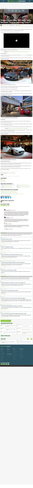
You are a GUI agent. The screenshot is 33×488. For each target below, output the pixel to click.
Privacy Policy (22, 358)
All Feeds (14, 350)
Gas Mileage (2, 354)
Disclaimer (21, 355)
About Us (21, 350)
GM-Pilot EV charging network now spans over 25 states (11, 305)
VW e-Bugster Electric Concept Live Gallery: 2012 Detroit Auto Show (9, 192)
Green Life (14, 359)
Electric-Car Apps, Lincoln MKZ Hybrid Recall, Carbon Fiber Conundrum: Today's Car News (12, 193)
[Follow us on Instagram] (5, 205)
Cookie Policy (21, 356)
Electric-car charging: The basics (7, 246)
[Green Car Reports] (16, 1)
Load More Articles (5, 321)
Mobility (2, 351)
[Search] (29, 1)
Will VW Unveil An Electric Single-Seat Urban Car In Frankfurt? (8, 191)
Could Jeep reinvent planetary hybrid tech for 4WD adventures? (13, 262)
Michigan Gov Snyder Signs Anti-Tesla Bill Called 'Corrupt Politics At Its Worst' (18, 51)
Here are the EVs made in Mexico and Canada (9, 290)
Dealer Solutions (9, 355)
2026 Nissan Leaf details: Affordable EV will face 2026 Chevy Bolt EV (16, 273)
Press (20, 353)
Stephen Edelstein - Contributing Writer (7, 201)
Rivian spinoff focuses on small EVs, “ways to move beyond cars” (13, 282)
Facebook (9, 173)
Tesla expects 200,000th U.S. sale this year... (6, 186)
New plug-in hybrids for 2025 (6, 239)
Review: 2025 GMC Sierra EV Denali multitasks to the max (12, 254)
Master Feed (15, 351)
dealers (5, 176)
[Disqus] (16, 219)
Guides (14, 358)
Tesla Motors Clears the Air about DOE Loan (7, 187)
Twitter (11, 173)
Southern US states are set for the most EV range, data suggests (13, 298)
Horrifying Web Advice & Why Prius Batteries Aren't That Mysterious (9, 190)
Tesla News (18, 176)
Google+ (14, 173)
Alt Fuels (2, 358)
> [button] (31, 338)
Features (2, 360)
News (3, 8)
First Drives (15, 354)
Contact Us (21, 351)
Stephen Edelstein (5, 25)
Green (12, 176)
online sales (2, 125)
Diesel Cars (2, 359)
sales (14, 176)
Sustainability (3, 353)
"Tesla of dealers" (23, 55)
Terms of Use (22, 354)
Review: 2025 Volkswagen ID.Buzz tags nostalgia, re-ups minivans (10, 326)
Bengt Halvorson (3, 232)
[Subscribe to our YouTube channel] (6, 205)
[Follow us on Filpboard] (8, 205)
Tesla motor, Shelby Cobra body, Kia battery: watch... (23, 187)
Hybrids (2, 355)
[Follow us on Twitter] (3, 205)
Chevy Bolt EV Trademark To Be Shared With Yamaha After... (23, 186)
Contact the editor (4, 181)
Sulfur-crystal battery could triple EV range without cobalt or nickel (13, 313)
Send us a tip (3, 179)
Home (1, 8)
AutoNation (2, 176)
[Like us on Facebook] (1, 205)
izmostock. (23, 365)
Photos (8, 350)
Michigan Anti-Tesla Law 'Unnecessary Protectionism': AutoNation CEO (18, 128)
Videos (8, 351)
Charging (2, 350)
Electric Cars (6, 8)
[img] (1, 197)
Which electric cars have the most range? (26, 329)
